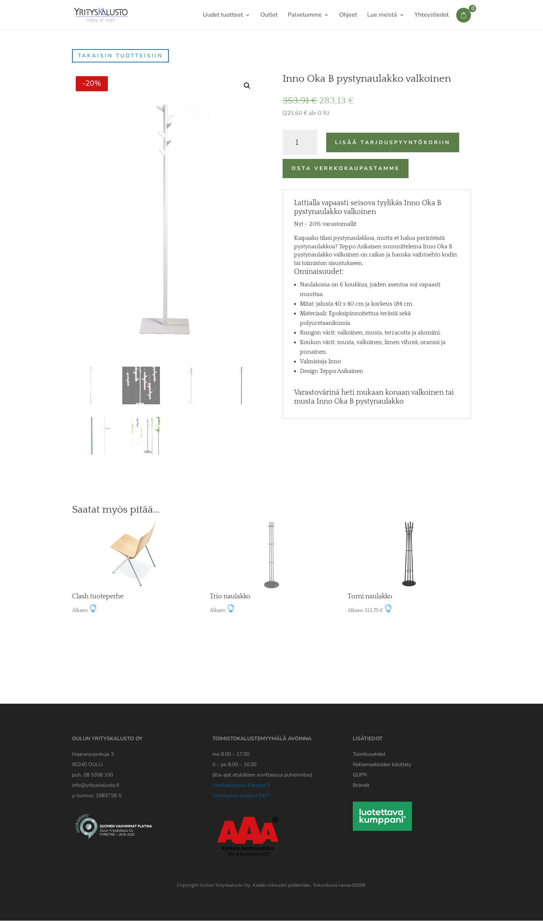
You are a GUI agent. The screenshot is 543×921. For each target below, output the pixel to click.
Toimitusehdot (369, 754)
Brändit (361, 785)
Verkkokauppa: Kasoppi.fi (241, 785)
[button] (247, 85)
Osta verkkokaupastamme (345, 168)
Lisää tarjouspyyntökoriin (392, 142)
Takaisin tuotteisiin (120, 55)
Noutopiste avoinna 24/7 (240, 795)
